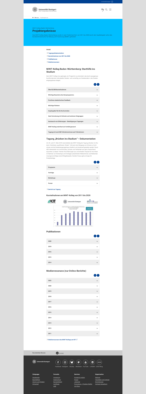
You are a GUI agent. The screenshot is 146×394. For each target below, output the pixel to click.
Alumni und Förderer (38, 382)
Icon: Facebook (58, 362)
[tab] (73, 89)
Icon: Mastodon (78, 362)
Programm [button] (51, 167)
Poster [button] (50, 183)
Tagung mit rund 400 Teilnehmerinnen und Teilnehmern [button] (66, 132)
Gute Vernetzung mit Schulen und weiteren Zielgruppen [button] (65, 116)
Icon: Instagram (65, 362)
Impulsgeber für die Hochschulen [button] (58, 111)
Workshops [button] (51, 178)
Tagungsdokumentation (56, 53)
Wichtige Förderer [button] (54, 105)
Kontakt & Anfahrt (79, 377)
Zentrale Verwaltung (101, 384)
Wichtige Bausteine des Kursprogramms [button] (61, 95)
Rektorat (97, 377)
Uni (105, 1)
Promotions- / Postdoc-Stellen (83, 384)
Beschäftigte (36, 380)
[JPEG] (73, 213)
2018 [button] (49, 246)
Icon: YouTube (85, 362)
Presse (76, 380)
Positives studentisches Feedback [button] (59, 100)
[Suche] (106, 9)
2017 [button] (49, 302)
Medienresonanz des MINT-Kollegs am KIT (62, 339)
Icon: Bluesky (71, 362)
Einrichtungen (99, 382)
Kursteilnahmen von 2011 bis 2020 (59, 56)
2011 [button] (49, 333)
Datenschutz (57, 380)
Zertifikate (56, 384)
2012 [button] (49, 328)
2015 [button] (49, 257)
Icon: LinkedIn (92, 362)
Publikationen (52, 59)
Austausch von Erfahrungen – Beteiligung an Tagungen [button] (65, 121)
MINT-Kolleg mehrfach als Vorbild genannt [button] (62, 127)
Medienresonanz (53, 62)
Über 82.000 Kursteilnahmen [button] (57, 89)
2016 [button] (49, 252)
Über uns (37, 17)
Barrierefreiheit (57, 382)
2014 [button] (49, 262)
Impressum (56, 377)
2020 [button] (49, 241)
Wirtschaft (35, 384)
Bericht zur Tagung (54, 189)
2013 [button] (49, 323)
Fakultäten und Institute (102, 380)
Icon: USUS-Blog (99, 362)
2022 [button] (49, 280)
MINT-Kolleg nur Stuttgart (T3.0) (32, 17)
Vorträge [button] (51, 172)
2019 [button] (49, 291)
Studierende (36, 377)
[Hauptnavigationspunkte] (110, 9)
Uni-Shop (77, 386)
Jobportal (77, 382)
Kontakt (61, 353)
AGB (54, 386)
